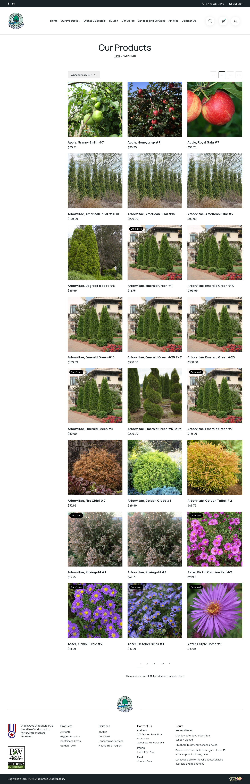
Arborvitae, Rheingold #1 (87, 572)
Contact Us (189, 20)
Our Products (69, 20)
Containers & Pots (70, 741)
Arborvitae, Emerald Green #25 (211, 357)
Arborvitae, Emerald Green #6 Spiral (155, 429)
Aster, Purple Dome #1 (204, 644)
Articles (173, 20)
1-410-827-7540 (215, 3)
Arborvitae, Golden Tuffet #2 (209, 501)
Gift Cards (128, 20)
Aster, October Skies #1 (146, 644)
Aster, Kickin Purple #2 (85, 644)
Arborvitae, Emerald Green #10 (210, 286)
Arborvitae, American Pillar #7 (210, 214)
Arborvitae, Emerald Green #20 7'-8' (155, 357)
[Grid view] (213, 74)
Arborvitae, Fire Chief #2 (86, 501)
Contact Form (145, 761)
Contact (237, 3)
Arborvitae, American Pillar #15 (151, 214)
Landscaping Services (151, 20)
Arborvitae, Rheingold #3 (147, 572)
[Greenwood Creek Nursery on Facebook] (8, 3)
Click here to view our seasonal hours (196, 745)
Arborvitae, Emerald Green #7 (210, 429)
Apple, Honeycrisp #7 (144, 142)
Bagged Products (70, 736)
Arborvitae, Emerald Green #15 (91, 357)
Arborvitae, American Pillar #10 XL (94, 214)
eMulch (113, 20)
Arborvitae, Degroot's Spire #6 (91, 286)
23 (162, 663)
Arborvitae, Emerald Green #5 (90, 429)
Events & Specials (94, 20)
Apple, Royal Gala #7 (203, 142)
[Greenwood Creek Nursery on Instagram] (13, 3)
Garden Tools (68, 745)
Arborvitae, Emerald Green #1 (150, 286)
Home (53, 20)
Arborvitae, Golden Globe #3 (149, 501)
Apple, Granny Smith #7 (86, 142)
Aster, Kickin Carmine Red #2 (209, 572)
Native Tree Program (110, 745)
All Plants (65, 731)
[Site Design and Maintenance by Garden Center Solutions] (235, 778)
